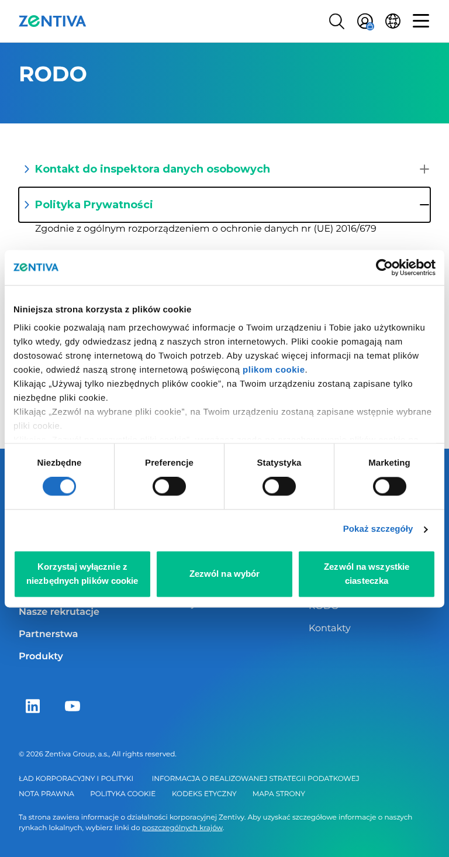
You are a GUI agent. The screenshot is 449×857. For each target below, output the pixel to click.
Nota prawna (46, 794)
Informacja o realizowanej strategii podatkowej (256, 779)
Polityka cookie (123, 794)
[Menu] (421, 21)
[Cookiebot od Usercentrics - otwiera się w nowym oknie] (384, 267)
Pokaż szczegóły (378, 530)
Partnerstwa (48, 634)
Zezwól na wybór (224, 574)
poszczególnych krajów (182, 828)
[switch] (169, 486)
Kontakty (330, 628)
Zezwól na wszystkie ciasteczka (366, 574)
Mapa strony (279, 794)
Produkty (41, 656)
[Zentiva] (53, 21)
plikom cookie (274, 370)
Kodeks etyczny (204, 794)
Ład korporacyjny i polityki (76, 779)
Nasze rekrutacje (59, 612)
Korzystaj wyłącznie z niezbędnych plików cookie (82, 574)
